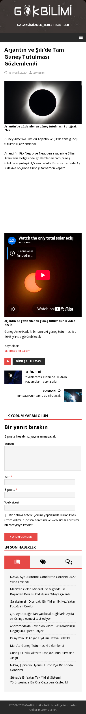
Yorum (9, 443)
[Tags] (43, 562)
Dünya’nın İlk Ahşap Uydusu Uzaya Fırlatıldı (40, 638)
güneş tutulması (28, 361)
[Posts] (17, 562)
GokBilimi (39, 72)
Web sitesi (11, 502)
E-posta (9, 489)
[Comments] (69, 562)
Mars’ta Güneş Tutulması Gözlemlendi (37, 645)
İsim (7, 476)
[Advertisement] (37, 202)
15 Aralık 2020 (17, 72)
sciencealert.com (17, 351)
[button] (80, 37)
